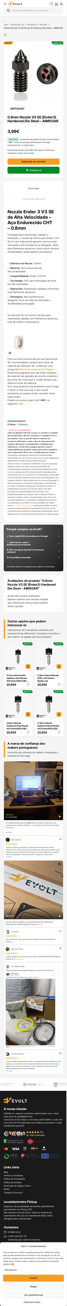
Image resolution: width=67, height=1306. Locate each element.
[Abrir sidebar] (5, 3)
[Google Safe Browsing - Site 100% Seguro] (13, 1144)
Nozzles (43, 24)
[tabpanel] (32, 373)
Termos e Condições (13, 1178)
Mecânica (31, 24)
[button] (32, 73)
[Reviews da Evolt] (26, 1136)
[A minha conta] (59, 4)
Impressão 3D (17, 24)
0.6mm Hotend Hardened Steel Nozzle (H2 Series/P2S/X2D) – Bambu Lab (17, 742)
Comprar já (34, 175)
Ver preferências (32, 1294)
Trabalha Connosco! (13, 1195)
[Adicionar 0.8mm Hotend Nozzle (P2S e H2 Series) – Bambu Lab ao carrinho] (56, 682)
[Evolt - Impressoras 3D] (15, 4)
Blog (6, 1174)
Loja (6, 24)
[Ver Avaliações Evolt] (32, 926)
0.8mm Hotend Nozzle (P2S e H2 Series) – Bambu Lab (46, 694)
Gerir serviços (11, 1269)
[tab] (32, 193)
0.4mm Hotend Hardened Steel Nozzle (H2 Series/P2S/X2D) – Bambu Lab (47, 742)
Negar (32, 1286)
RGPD (6, 1191)
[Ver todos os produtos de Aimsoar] (17, 109)
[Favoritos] (49, 4)
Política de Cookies (30, 1302)
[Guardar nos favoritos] (5, 38)
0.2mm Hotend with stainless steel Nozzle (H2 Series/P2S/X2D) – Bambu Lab (17, 695)
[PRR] (30, 1158)
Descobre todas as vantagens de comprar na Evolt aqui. (31, 584)
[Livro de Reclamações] (34, 1144)
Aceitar (32, 1278)
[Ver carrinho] (54, 4)
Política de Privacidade (14, 1181)
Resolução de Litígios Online (17, 1188)
